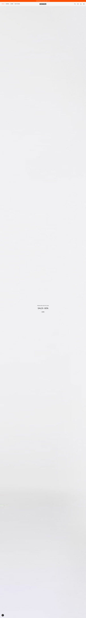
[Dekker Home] (43, 4)
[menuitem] (3, 4)
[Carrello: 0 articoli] (84, 4)
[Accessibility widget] (3, 615)
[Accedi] (81, 4)
